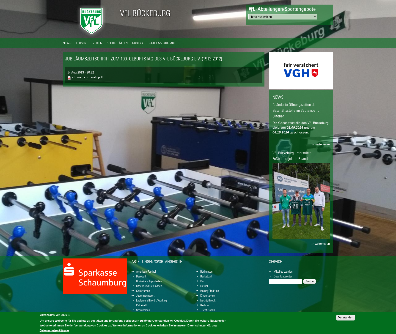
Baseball (141, 276)
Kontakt (138, 43)
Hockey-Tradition (209, 291)
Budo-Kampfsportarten (149, 281)
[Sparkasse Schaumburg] (301, 84)
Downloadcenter (283, 276)
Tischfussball (207, 310)
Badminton (206, 271)
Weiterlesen (322, 144)
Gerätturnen (143, 291)
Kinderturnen (207, 295)
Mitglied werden (283, 271)
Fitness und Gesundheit (149, 286)
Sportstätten (117, 43)
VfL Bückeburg (145, 13)
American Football (146, 271)
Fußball (204, 286)
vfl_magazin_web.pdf (87, 77)
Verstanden (345, 317)
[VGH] (95, 293)
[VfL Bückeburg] (91, 35)
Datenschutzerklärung (54, 330)
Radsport (205, 305)
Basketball (206, 276)
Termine (82, 43)
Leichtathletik (207, 300)
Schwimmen (143, 310)
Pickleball (141, 305)
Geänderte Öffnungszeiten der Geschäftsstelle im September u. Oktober (296, 110)
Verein (97, 43)
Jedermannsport (145, 295)
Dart (202, 281)
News (67, 43)
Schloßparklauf (162, 43)
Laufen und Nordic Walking (151, 300)
